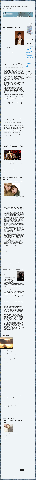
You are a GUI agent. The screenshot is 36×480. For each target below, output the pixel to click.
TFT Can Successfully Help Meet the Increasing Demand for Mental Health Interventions (29, 47)
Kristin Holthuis (7, 49)
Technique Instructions (15, 6)
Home (4, 6)
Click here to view (29, 35)
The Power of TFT (8, 335)
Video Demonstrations (24, 6)
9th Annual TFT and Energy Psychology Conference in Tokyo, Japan (29, 49)
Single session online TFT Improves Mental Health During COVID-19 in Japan (29, 52)
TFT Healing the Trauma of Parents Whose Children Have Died (12, 420)
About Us (7, 6)
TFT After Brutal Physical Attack (13, 269)
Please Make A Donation (28, 63)
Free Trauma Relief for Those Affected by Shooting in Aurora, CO (13, 146)
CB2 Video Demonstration (7, 8)
